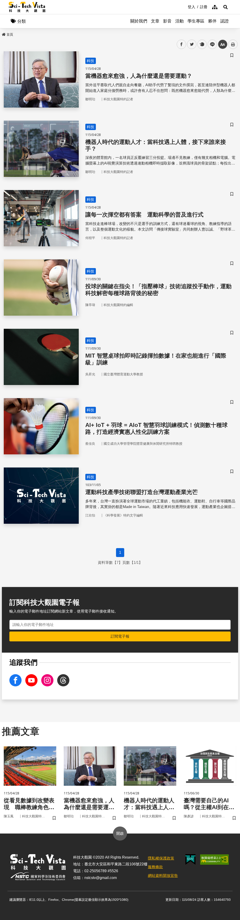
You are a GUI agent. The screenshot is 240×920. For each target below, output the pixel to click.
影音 (167, 21)
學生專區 (196, 21)
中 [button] (223, 44)
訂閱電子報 (120, 636)
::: (184, 6)
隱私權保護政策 (161, 858)
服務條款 (155, 867)
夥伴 (212, 21)
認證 (224, 21)
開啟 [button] (120, 833)
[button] (225, 7)
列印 (233, 44)
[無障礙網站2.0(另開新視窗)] (214, 859)
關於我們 (138, 21)
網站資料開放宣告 (163, 876)
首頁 (10, 34)
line (211, 44)
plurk (202, 44)
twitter (191, 44)
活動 (179, 21)
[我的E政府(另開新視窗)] (190, 859)
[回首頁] (27, 7)
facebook (181, 44)
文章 (155, 21)
